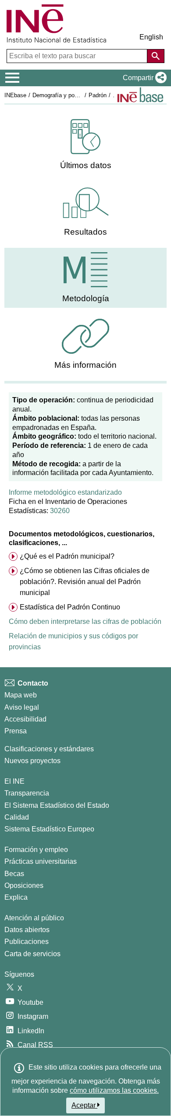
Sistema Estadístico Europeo (49, 829)
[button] (143, 78)
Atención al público (34, 918)
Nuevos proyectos (32, 760)
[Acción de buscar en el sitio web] (155, 56)
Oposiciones (23, 885)
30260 (60, 510)
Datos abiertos (27, 929)
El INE (14, 781)
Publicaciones (26, 941)
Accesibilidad (25, 719)
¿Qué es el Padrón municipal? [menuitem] (67, 556)
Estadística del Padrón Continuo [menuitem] (70, 607)
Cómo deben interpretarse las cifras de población (85, 621)
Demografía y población (62, 95)
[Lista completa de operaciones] (140, 94)
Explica (16, 897)
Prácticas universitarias (40, 861)
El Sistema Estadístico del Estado (56, 805)
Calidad (16, 817)
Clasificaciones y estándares (49, 749)
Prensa (15, 731)
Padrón (98, 95)
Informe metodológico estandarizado (65, 492)
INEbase (15, 95)
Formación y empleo (36, 849)
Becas (14, 873)
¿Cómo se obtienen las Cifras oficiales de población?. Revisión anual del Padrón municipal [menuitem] (85, 581)
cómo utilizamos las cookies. (114, 1090)
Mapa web (20, 695)
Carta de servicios (32, 954)
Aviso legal (21, 707)
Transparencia (26, 793)
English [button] (151, 37)
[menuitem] (85, 145)
